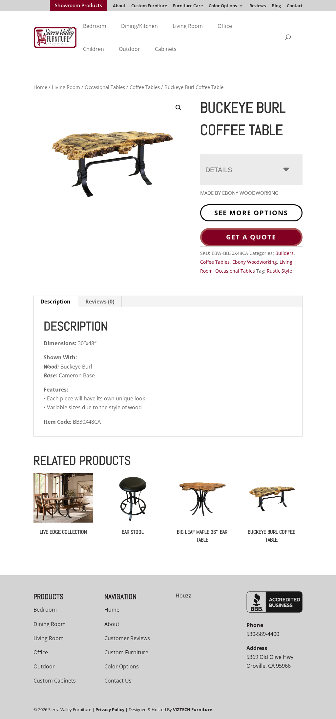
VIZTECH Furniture (192, 709)
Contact (295, 6)
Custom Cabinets (54, 680)
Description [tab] (55, 301)
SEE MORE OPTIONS (251, 212)
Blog (276, 6)
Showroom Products (78, 6)
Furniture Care (188, 6)
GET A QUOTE (251, 237)
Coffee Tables (145, 87)
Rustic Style (279, 271)
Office (225, 26)
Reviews (257, 6)
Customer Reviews (127, 638)
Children (93, 49)
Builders (284, 253)
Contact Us (118, 680)
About (119, 6)
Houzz (183, 595)
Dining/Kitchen (139, 26)
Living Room (188, 26)
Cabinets (166, 49)
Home (40, 87)
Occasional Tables (105, 87)
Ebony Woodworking (254, 262)
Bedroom (94, 26)
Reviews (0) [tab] (99, 301)
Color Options (223, 6)
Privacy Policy (109, 709)
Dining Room (49, 624)
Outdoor (129, 49)
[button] (178, 108)
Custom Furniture (149, 6)
